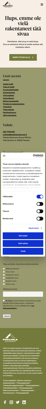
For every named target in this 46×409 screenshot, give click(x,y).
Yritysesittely (8, 95)
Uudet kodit (8, 84)
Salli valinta (23, 243)
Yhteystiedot (8, 109)
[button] (42, 4)
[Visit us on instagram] (11, 402)
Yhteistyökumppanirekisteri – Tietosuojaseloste (21, 385)
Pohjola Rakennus (10, 4)
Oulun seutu (10, 284)
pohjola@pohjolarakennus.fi (15, 134)
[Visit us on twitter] (18, 402)
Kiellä (23, 251)
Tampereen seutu (12, 275)
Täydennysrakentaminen (13, 104)
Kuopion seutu (11, 281)
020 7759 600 (9, 132)
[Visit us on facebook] (5, 402)
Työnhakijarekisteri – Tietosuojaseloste (17, 388)
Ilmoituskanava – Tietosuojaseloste (16, 393)
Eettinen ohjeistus (24, 380)
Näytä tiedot (34, 228)
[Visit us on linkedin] (24, 402)
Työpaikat (7, 107)
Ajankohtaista (9, 92)
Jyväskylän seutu (12, 278)
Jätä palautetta (9, 115)
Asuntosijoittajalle (10, 90)
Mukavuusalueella (11, 101)
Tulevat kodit (8, 87)
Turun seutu (10, 272)
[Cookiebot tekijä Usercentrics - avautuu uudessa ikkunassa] (33, 155)
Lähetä (7, 316)
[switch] (40, 204)
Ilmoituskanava (9, 112)
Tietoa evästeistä (9, 380)
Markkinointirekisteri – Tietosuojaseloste (18, 390)
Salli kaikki (23, 236)
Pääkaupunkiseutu (12, 269)
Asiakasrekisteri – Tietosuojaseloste (16, 383)
